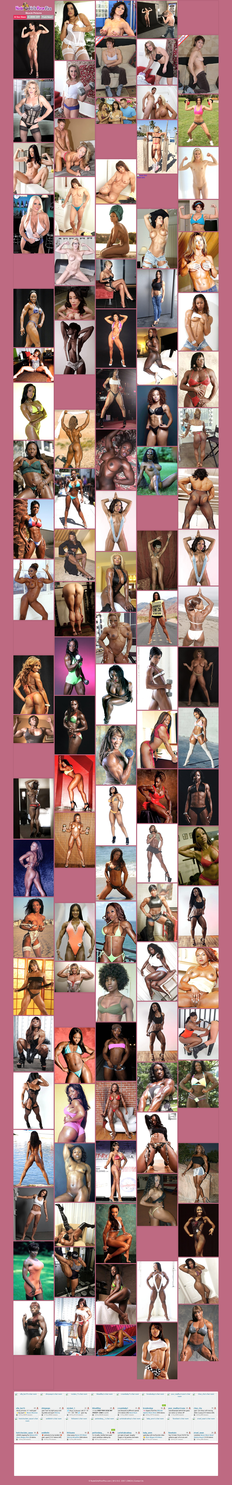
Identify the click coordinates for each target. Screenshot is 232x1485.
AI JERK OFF (33, 17)
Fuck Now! (47, 17)
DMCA (129, 1481)
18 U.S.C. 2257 (118, 1481)
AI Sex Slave (20, 17)
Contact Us (138, 1481)
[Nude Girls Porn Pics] (33, 7)
